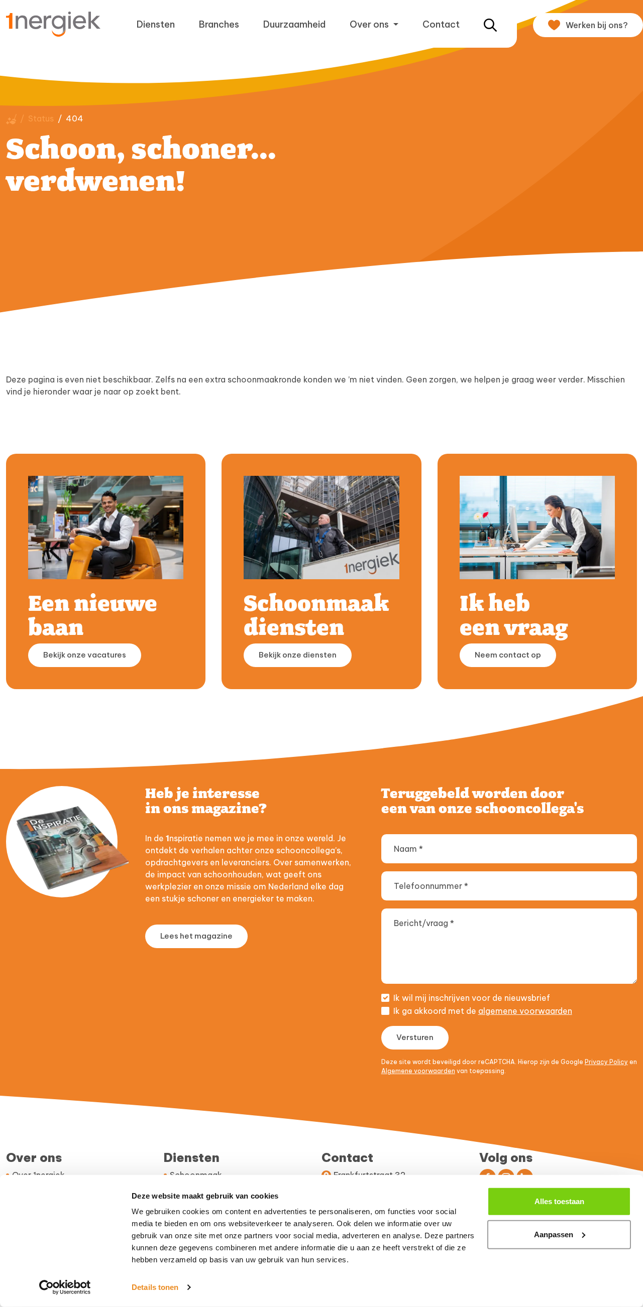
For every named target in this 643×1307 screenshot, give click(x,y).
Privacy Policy (606, 1062)
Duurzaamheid (294, 24)
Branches (219, 24)
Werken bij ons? (597, 25)
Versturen (415, 1037)
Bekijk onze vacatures (84, 655)
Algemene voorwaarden (418, 1071)
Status (41, 118)
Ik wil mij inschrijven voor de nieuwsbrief (471, 998)
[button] (490, 25)
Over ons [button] (370, 24)
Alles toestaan (559, 1201)
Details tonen (155, 1287)
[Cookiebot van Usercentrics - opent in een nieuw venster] (65, 1287)
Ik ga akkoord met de (482, 1011)
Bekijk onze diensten (298, 655)
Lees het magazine (196, 936)
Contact (441, 24)
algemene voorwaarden (525, 1011)
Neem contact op (508, 655)
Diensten (156, 24)
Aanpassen (553, 1234)
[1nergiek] (57, 24)
